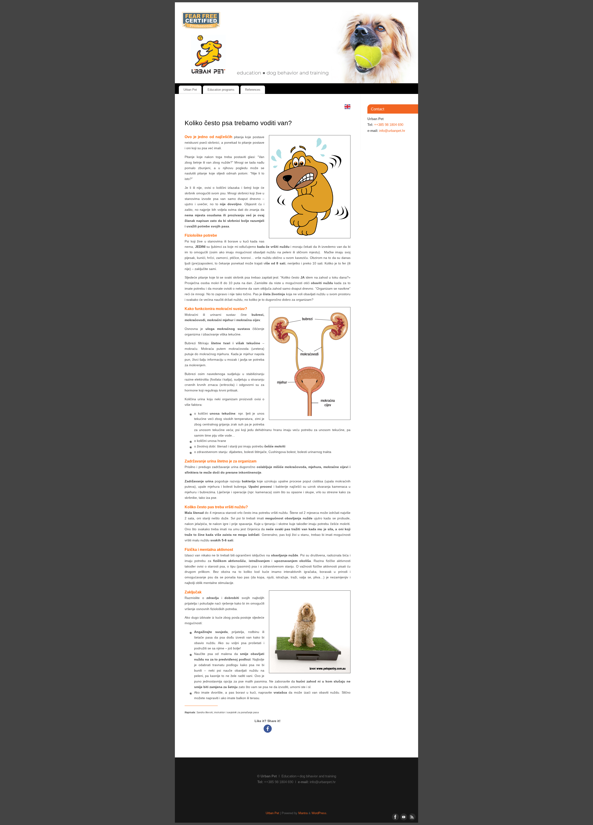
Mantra (303, 813)
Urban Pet (190, 89)
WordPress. (319, 813)
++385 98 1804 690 (388, 125)
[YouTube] (403, 816)
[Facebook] (268, 729)
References (252, 89)
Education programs (221, 89)
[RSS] (412, 816)
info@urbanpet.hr (392, 131)
